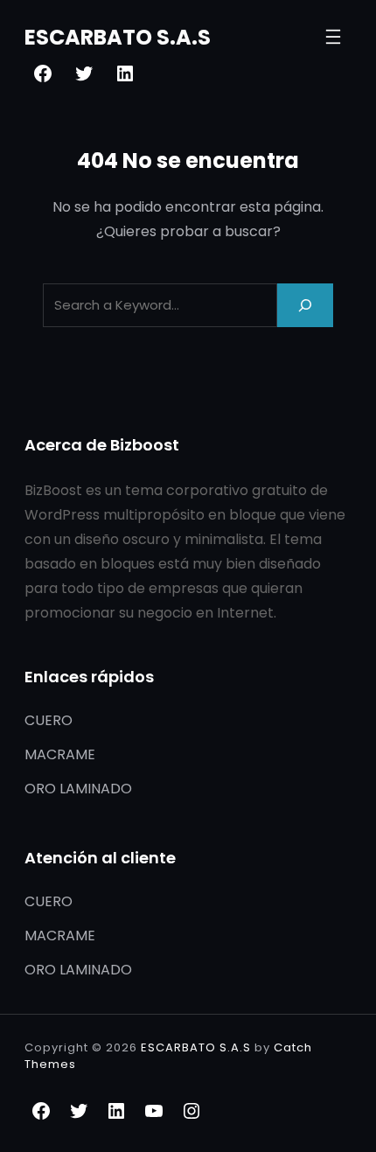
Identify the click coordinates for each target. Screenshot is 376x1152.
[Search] (305, 304)
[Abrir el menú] (333, 36)
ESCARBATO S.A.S (117, 37)
